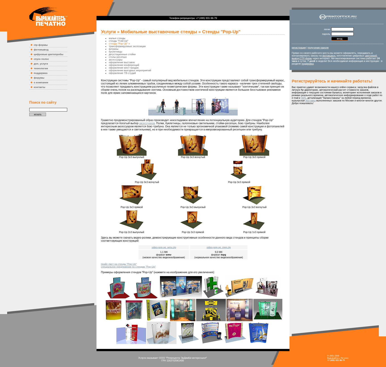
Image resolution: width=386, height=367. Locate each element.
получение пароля (318, 47)
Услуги (108, 31)
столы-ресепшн (118, 57)
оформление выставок (122, 62)
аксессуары (115, 59)
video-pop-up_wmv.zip (164, 247)
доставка (310, 100)
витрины (113, 49)
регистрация (299, 47)
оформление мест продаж (123, 67)
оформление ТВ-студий (122, 73)
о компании (41, 82)
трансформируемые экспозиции (127, 46)
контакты (39, 87)
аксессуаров (147, 123)
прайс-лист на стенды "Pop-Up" (119, 264)
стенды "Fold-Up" (118, 41)
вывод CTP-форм (302, 58)
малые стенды (117, 38)
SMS (303, 97)
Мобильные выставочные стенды (159, 31)
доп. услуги (41, 63)
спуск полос (41, 59)
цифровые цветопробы (48, 54)
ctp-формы (41, 45)
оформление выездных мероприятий (130, 70)
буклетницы (115, 51)
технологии (41, 68)
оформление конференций (124, 65)
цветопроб (371, 55)
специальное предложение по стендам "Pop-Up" (128, 266)
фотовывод (41, 49)
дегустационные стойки (122, 54)
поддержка (40, 73)
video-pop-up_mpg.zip (219, 247)
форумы (39, 77)
